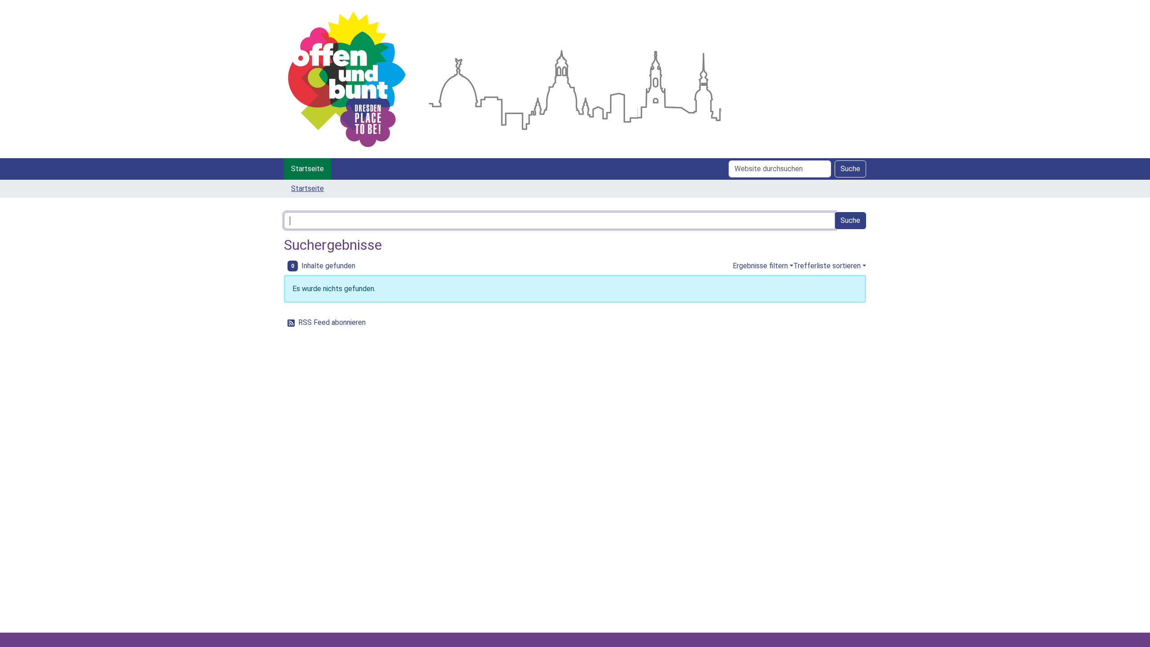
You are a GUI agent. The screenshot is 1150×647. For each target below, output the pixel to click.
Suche (850, 168)
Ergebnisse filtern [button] (760, 265)
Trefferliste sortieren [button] (827, 265)
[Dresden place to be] (347, 79)
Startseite (307, 168)
